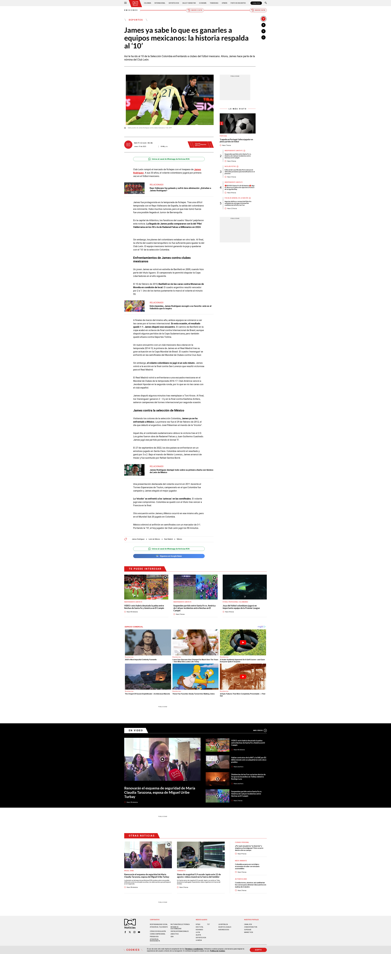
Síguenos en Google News (171, 556)
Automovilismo (241, 879)
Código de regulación (158, 931)
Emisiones (131, 10)
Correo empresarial (157, 934)
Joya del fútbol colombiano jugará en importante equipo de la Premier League (241, 606)
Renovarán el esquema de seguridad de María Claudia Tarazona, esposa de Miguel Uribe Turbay (159, 792)
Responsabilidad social (159, 924)
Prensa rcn (154, 936)
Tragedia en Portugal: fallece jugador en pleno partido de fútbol (236, 140)
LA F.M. (198, 932)
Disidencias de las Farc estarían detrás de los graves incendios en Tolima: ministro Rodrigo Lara (248, 776)
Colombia (147, 3)
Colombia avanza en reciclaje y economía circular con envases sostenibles (247, 866)
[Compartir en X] (263, 31)
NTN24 (198, 924)
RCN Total (199, 927)
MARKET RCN (248, 932)
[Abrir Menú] (125, 3)
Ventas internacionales (180, 931)
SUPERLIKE (247, 929)
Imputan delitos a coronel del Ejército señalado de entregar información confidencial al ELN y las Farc (238, 203)
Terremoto (181, 871)
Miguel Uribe (129, 871)
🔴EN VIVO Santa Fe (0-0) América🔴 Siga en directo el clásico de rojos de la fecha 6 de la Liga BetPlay (239, 187)
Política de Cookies (217, 951)
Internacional (160, 3)
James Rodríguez (138, 539)
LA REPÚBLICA (223, 924)
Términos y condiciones (194, 949)
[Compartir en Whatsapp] (263, 37)
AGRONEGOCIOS (223, 929)
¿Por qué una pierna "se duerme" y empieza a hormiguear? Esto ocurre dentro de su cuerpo (249, 848)
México (179, 539)
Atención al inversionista (155, 940)
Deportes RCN (174, 3)
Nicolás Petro (230, 166)
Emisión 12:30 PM (196, 10)
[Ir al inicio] (135, 3)
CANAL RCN (256, 3)
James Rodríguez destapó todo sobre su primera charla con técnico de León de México (181, 471)
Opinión (224, 3)
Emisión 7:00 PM (260, 10)
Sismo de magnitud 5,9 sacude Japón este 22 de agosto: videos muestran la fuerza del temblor (199, 875)
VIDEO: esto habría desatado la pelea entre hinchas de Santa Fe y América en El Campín (144, 606)
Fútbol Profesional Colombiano (235, 602)
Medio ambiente (241, 861)
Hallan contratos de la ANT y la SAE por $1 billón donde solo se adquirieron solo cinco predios (248, 759)
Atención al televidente (159, 927)
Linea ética (175, 934)
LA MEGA (199, 940)
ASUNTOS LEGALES (224, 927)
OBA (172, 936)
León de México (154, 539)
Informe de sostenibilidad (176, 927)
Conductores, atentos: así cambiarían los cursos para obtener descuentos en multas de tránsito (250, 884)
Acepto (258, 950)
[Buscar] (266, 3)
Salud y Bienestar (189, 3)
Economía (202, 3)
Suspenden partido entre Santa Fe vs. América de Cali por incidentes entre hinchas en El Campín (238, 156)
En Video (136, 730)
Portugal (223, 136)
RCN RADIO (199, 929)
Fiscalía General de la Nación (236, 198)
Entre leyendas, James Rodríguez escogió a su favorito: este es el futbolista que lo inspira (180, 307)
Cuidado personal (242, 842)
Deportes (136, 20)
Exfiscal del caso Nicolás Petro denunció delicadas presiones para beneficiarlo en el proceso (240, 171)
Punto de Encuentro (238, 3)
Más (258, 730)
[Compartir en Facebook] (263, 25)
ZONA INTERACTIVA (250, 927)
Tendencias (214, 3)
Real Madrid (168, 539)
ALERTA (198, 935)
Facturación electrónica (180, 924)
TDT (208, 924)
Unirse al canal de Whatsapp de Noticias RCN (170, 159)
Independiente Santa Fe (234, 151)
